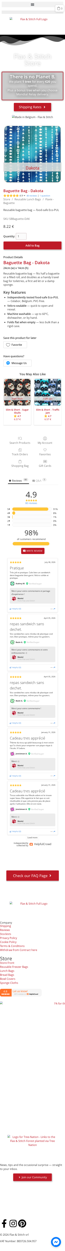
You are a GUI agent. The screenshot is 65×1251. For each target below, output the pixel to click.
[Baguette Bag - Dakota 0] (32, 154)
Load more (33, 837)
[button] (32, 4)
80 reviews (32, 195)
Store (6, 199)
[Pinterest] (22, 1223)
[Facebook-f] (4, 1223)
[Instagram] (13, 1223)
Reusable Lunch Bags (27, 199)
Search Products (20, 442)
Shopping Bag (20, 465)
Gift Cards (45, 465)
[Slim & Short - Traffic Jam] (48, 392)
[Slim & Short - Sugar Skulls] (17, 392)
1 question (45, 195)
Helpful (15, 608)
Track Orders (20, 454)
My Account (45, 442)
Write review (34, 550)
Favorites (45, 454)
